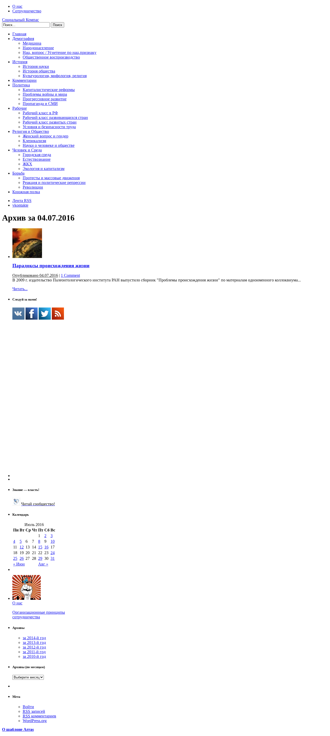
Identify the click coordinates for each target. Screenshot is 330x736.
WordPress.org (35, 720)
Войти (28, 707)
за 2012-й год (34, 647)
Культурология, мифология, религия (55, 76)
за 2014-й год (34, 638)
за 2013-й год (34, 642)
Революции (33, 187)
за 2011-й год (34, 652)
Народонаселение (38, 48)
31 (53, 558)
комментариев (39, 716)
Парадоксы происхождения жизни (50, 265)
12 (22, 547)
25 (15, 558)
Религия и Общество (30, 131)
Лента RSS (21, 200)
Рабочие (19, 108)
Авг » (43, 564)
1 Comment (70, 275)
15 (40, 547)
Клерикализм (34, 141)
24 (53, 553)
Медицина (32, 43)
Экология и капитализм (43, 168)
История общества (39, 71)
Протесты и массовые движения (51, 178)
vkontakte (20, 205)
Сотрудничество (26, 11)
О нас (17, 6)
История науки (36, 66)
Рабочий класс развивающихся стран (55, 117)
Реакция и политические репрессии (54, 182)
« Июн (19, 564)
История (19, 62)
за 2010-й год (34, 656)
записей (34, 711)
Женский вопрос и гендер (45, 136)
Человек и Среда (27, 150)
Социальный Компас (20, 20)
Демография (23, 38)
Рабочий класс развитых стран (50, 122)
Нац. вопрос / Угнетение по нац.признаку (59, 52)
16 (46, 547)
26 (22, 558)
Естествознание (37, 159)
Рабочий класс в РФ (40, 113)
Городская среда (37, 154)
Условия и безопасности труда (49, 127)
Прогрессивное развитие (45, 99)
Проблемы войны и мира (45, 94)
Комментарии (24, 80)
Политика (21, 85)
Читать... (20, 289)
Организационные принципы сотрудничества (38, 614)
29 (40, 558)
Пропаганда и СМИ (40, 103)
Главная (19, 34)
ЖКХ (27, 164)
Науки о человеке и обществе (49, 145)
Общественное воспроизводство (51, 57)
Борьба (18, 173)
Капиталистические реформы (49, 89)
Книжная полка (26, 192)
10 (53, 541)
